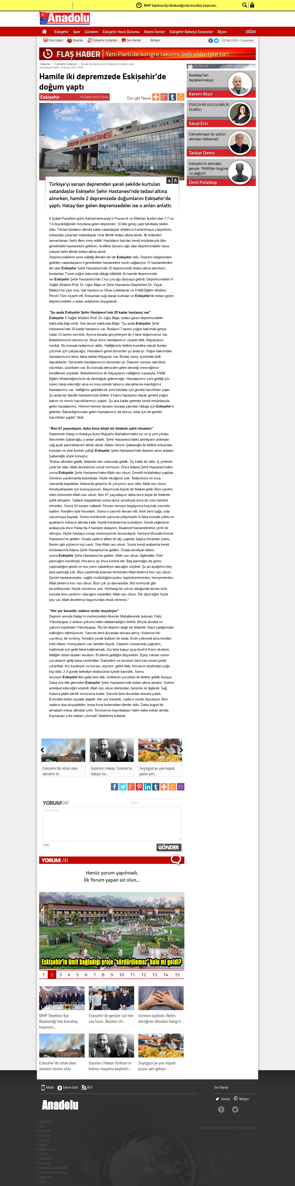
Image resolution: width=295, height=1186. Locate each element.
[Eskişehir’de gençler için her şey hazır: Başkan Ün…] (111, 1008)
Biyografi (44, 1163)
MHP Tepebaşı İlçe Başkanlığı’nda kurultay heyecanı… (181, 5)
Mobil (49, 1087)
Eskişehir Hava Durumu (121, 31)
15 (177, 974)
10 (121, 974)
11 (132, 974)
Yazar (42, 1181)
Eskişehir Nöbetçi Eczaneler (191, 31)
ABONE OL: (120, 100)
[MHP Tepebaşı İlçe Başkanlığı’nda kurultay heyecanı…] (62, 1008)
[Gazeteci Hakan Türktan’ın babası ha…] (112, 760)
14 (165, 974)
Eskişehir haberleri (66, 64)
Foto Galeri (56, 40)
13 (154, 974)
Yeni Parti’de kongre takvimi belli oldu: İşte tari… (169, 53)
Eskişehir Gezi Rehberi (53, 1167)
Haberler (45, 64)
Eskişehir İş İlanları (105, 40)
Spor (76, 31)
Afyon (222, 31)
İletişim (155, 40)
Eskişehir (61, 31)
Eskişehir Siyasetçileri (53, 1172)
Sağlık (43, 1144)
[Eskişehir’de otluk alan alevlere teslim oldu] (62, 1056)
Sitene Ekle (70, 1087)
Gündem (91, 31)
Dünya (43, 1153)
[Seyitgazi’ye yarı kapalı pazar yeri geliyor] (161, 1056)
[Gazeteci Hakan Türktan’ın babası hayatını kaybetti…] (111, 1056)
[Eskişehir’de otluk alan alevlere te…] (63, 760)
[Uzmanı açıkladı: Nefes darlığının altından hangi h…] (161, 1008)
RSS (90, 1087)
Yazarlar (78, 40)
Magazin (44, 1130)
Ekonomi (44, 1135)
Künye (225, 1098)
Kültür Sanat (47, 1149)
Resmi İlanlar (154, 31)
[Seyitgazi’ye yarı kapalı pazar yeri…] (160, 760)
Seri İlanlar (134, 40)
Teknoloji (44, 1158)
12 (143, 974)
